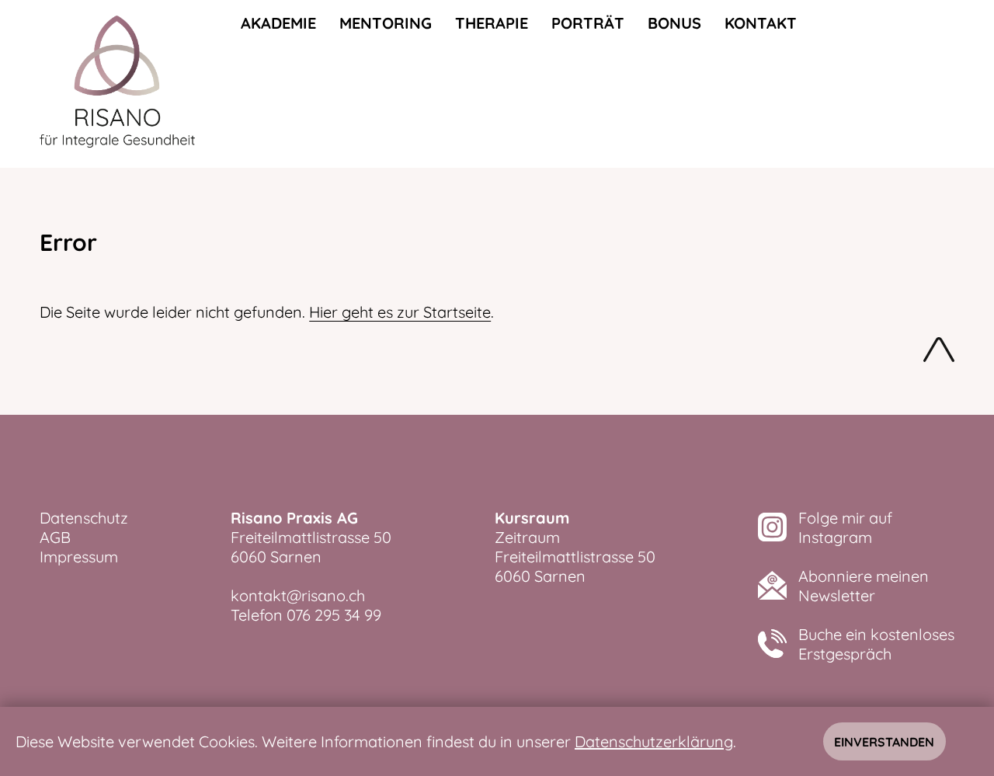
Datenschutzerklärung (654, 741)
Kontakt (761, 23)
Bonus (674, 23)
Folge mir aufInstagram (845, 527)
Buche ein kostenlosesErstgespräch (876, 644)
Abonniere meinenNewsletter (863, 585)
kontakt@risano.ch (298, 595)
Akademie (278, 23)
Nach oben (938, 352)
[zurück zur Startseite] (117, 84)
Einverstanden (884, 742)
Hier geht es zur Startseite (400, 312)
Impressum (79, 556)
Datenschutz (84, 517)
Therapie (491, 23)
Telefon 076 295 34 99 (306, 615)
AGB (55, 537)
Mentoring (385, 23)
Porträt (587, 23)
